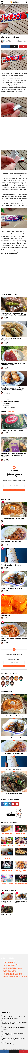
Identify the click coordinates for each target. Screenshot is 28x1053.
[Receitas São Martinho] (7, 851)
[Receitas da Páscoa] (7, 840)
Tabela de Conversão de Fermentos (11, 967)
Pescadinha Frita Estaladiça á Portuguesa (11, 339)
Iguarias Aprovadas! (7, 833)
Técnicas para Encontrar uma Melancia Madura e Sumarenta (13, 1033)
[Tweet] (14, 1051)
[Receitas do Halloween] (7, 865)
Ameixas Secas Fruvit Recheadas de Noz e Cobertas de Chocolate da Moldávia (13, 455)
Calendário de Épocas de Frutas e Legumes (13, 973)
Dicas (3, 311)
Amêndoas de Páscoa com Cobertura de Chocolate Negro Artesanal (13, 1017)
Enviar (14, 666)
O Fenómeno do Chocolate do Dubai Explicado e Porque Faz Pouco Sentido (13, 314)
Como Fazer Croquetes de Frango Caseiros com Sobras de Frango (12, 389)
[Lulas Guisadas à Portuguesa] (14, 532)
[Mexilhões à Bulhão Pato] (14, 781)
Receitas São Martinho (7, 857)
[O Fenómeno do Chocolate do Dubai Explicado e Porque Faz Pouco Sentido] (14, 304)
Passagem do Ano (21, 845)
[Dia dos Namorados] (21, 878)
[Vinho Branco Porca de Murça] (14, 555)
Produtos (10, 411)
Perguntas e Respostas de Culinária (14, 686)
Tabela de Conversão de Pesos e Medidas (12, 968)
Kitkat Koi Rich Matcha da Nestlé (12, 430)
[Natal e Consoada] (21, 828)
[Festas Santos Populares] (21, 851)
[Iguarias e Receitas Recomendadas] (7, 828)
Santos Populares (21, 857)
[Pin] (23, 1051)
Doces (3, 360)
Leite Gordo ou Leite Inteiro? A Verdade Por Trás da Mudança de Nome (14, 1039)
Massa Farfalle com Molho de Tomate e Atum (14, 639)
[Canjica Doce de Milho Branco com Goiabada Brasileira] (14, 353)
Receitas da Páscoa (7, 845)
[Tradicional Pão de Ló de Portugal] (14, 509)
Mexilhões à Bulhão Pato (14, 793)
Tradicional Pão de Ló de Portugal (12, 518)
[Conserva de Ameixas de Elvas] (14, 579)
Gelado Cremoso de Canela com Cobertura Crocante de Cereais (14, 1023)
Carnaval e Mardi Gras (21, 870)
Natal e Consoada (21, 833)
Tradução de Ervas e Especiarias (10, 970)
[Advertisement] (14, 134)
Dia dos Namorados (21, 883)
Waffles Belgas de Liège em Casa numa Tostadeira (13, 1028)
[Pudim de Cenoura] (14, 604)
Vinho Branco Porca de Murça (11, 565)
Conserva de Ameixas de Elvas (11, 588)
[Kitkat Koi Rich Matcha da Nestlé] (14, 421)
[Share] (4, 1051)
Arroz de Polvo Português (9, 1044)
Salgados (4, 385)
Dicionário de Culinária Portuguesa (11, 964)
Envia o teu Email (14, 490)
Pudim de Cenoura (7, 615)
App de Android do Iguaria (9, 962)
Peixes (3, 335)
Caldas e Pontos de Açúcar (9, 965)
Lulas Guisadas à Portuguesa (11, 542)
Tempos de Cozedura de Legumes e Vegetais (13, 974)
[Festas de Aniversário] (7, 878)
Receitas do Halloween (7, 870)
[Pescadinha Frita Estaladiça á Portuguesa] (14, 328)
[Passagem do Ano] (21, 840)
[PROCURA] (26, 2)
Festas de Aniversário (7, 883)
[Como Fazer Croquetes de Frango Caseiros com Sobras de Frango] (14, 378)
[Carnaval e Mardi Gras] (21, 865)
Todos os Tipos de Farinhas (9, 971)
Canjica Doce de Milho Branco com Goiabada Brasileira (13, 364)
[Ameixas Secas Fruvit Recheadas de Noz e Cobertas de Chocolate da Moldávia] (14, 444)
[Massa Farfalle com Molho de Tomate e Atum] (14, 629)
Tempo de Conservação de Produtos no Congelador (15, 976)
